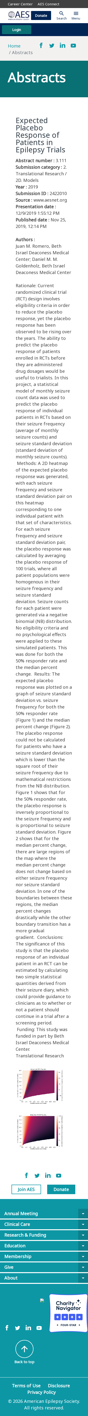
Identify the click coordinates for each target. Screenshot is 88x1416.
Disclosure (59, 1385)
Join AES (26, 1189)
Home (14, 46)
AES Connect (48, 3)
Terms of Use (26, 1385)
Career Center (20, 3)
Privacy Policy (41, 1392)
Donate (41, 15)
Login (16, 29)
